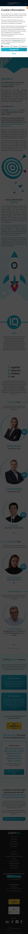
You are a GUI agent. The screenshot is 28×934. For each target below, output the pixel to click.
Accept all (14, 49)
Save (14, 53)
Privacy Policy (17, 40)
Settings (7, 43)
